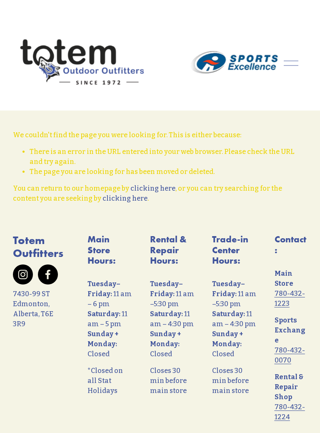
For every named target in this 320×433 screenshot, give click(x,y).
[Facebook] (48, 274)
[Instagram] (23, 274)
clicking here (152, 188)
